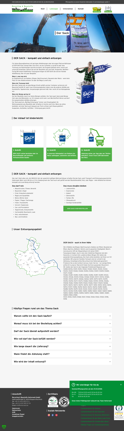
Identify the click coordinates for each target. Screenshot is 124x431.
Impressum (16, 408)
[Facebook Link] (52, 415)
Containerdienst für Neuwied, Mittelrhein (95, 415)
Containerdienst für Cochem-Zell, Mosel (95, 421)
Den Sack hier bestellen (77, 208)
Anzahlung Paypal (18, 414)
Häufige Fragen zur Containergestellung (95, 425)
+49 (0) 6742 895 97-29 (23, 403)
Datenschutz (16, 410)
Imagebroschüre (17, 416)
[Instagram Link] (49, 415)
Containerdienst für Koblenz (90, 408)
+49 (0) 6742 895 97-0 (22, 401)
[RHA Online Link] (56, 415)
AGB (13, 412)
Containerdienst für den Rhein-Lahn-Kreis (95, 418)
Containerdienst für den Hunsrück (92, 412)
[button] (4, 427)
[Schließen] (121, 385)
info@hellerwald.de (22, 405)
